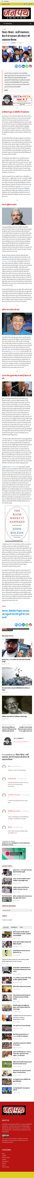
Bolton (19, 628)
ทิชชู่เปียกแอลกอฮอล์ (14, 811)
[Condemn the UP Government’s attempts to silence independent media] (7, 1015)
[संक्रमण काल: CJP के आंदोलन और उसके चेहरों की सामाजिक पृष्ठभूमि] (17, 657)
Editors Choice (6, 1157)
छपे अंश (13, 440)
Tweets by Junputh (7, 920)
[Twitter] (27, 4)
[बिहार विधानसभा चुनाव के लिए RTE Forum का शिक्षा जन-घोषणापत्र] (7, 1034)
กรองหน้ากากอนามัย (14, 794)
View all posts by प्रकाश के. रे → (21, 741)
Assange (9, 628)
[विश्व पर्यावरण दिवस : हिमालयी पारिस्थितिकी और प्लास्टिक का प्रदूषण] (17, 686)
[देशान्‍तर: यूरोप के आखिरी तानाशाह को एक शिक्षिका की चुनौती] (7, 942)
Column (4, 29)
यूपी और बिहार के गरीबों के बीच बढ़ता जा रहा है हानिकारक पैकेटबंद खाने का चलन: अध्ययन (22, 969)
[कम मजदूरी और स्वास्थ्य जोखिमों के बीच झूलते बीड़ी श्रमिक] (7, 1079)
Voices (4, 1165)
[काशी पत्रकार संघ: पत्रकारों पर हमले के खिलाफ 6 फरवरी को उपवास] (7, 1070)
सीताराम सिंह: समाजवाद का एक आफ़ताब (22, 986)
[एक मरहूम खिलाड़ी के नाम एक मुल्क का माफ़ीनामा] (7, 1088)
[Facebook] (24, 4)
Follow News (5, 1167)
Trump (10, 630)
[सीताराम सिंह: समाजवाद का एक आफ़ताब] (7, 986)
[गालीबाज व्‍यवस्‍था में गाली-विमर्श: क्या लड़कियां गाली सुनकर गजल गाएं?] (7, 887)
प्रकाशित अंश (14, 467)
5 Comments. (20, 43)
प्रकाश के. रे (13, 43)
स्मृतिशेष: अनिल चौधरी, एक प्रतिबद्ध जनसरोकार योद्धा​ (14, 716)
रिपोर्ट (12, 544)
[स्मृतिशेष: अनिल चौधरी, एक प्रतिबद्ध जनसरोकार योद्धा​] (17, 714)
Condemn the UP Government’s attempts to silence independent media (22, 1017)
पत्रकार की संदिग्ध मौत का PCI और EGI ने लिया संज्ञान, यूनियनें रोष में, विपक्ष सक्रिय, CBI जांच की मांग (22, 1053)
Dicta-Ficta (25, 628)
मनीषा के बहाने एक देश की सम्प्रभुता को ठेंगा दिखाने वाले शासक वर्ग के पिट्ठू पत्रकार (21, 997)
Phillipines (5, 630)
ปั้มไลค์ (10, 827)
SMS (9, 766)
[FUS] (31, 4)
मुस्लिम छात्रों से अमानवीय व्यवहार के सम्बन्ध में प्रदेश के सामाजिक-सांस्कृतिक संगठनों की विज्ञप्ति (22, 933)
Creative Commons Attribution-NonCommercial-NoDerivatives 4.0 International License (15, 1140)
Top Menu (6, 1)
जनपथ (3, 1124)
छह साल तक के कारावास (15, 351)
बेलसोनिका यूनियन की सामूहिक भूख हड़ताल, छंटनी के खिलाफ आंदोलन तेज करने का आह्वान (21, 1007)
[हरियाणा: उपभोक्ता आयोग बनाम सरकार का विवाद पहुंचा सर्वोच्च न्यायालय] (7, 896)
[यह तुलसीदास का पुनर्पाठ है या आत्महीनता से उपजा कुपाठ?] (7, 1043)
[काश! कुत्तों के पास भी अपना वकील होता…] (7, 1025)
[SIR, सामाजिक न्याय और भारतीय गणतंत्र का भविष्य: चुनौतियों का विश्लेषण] (7, 977)
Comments (14, 927)
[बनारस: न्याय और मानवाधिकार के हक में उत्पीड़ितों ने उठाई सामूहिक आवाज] (7, 878)
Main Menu (8, 23)
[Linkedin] (23, 66)
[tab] (6, 927)
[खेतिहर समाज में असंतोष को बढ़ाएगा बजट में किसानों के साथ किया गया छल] (7, 1062)
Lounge (4, 1159)
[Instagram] (29, 4)
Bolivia (15, 628)
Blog (3, 1153)
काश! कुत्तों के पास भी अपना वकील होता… (22, 1025)
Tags (21, 927)
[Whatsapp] (26, 66)
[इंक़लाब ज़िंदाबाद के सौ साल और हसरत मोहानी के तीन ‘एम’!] (7, 950)
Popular (5, 927)
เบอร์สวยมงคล (12, 778)
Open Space (5, 1161)
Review (4, 1163)
